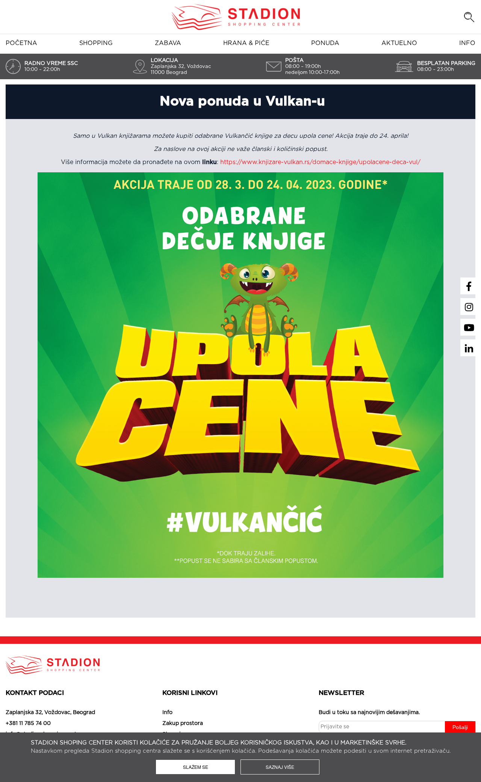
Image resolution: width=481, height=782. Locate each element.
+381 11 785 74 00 (28, 723)
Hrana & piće (246, 43)
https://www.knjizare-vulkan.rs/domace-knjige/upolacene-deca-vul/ (320, 162)
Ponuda (325, 43)
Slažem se (195, 767)
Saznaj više (280, 767)
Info (467, 43)
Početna (21, 43)
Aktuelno (399, 43)
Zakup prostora (182, 723)
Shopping (96, 43)
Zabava (168, 43)
